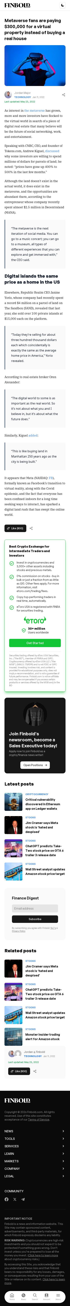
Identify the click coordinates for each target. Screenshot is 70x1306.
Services (11, 1146)
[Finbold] (17, 5)
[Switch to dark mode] (63, 5)
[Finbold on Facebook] (6, 1199)
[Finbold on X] (15, 1199)
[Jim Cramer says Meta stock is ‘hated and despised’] (13, 825)
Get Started (35, 643)
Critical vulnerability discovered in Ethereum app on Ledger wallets (42, 804)
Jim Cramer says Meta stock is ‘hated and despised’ (41, 827)
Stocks (30, 817)
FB (51, 478)
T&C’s (53, 928)
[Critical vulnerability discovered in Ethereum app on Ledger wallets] (13, 802)
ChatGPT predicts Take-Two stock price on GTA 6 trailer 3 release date (44, 850)
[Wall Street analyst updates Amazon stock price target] (13, 872)
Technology (22, 97)
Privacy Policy (18, 931)
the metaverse (34, 110)
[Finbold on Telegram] (23, 1199)
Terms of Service (38, 1119)
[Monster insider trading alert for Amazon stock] (13, 1037)
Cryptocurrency (36, 794)
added (33, 435)
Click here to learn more (43, 1255)
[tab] (11, 1297)
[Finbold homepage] (35, 1100)
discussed (52, 151)
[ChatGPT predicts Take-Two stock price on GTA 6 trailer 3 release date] (13, 848)
